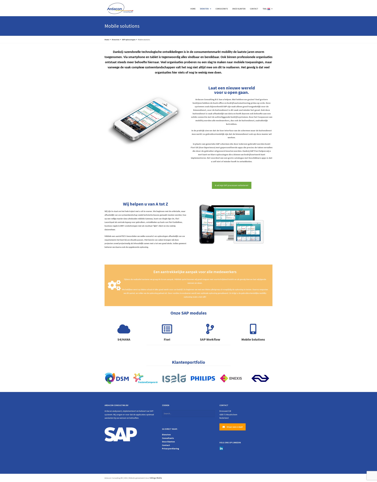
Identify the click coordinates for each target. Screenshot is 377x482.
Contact (254, 9)
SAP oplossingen (128, 39)
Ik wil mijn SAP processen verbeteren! (231, 185)
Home (193, 9)
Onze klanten (238, 9)
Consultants (221, 9)
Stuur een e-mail (235, 427)
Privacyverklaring (170, 448)
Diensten (204, 9)
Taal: (265, 9)
